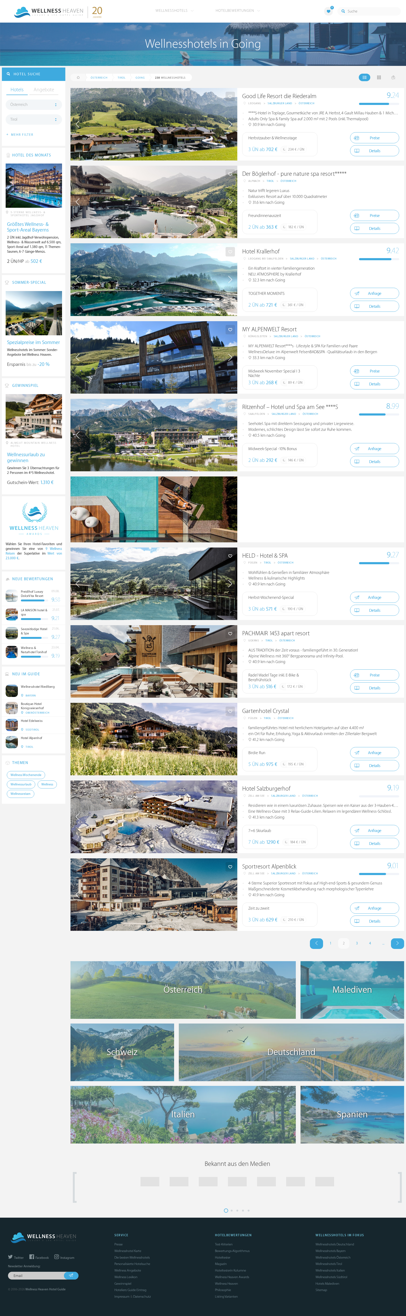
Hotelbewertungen (235, 10)
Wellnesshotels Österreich (333, 1258)
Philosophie (223, 1290)
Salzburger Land (280, 103)
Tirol (270, 181)
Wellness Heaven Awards (232, 1277)
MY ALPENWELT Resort (269, 329)
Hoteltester (222, 1258)
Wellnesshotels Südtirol (331, 1277)
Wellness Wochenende (26, 775)
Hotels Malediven (327, 1284)
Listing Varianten (226, 1297)
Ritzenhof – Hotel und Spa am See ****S (290, 407)
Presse (118, 1244)
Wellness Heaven (226, 1284)
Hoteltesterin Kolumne (230, 1270)
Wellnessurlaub (21, 784)
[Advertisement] (320, 509)
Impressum (121, 1297)
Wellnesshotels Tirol (329, 1264)
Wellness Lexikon (125, 1277)
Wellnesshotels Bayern (331, 1251)
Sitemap (321, 1290)
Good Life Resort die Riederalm (279, 96)
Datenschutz (142, 1297)
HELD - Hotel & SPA (265, 555)
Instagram (67, 1258)
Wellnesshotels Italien (330, 1270)
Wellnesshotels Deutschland (335, 1244)
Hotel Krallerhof (261, 251)
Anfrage (374, 293)
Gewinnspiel (122, 1284)
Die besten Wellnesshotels (132, 1258)
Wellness (47, 784)
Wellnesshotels (172, 10)
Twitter (18, 1258)
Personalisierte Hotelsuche (132, 1264)
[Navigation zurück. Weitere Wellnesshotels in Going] (316, 943)
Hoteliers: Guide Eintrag (130, 1290)
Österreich (306, 103)
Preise (375, 138)
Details (374, 150)
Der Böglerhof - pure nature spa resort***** (294, 174)
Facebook (42, 1258)
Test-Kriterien (224, 1244)
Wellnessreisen (21, 794)
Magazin (221, 1264)
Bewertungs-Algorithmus (232, 1251)
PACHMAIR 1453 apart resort (276, 633)
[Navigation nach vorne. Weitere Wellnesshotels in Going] (397, 943)
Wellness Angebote (127, 1270)
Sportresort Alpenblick (269, 866)
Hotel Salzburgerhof (266, 788)
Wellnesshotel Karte (127, 1251)
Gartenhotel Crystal (265, 711)
